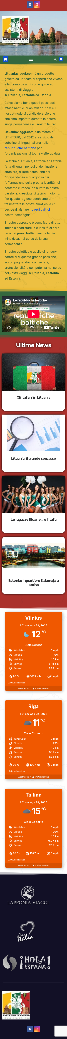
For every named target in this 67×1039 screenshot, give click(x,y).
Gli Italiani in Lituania (34, 397)
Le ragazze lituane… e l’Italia (33, 519)
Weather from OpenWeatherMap (33, 688)
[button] (55, 59)
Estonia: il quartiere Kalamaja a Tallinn (33, 582)
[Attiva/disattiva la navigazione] (31, 59)
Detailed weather (17, 682)
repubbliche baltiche (20, 148)
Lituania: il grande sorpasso (33, 458)
